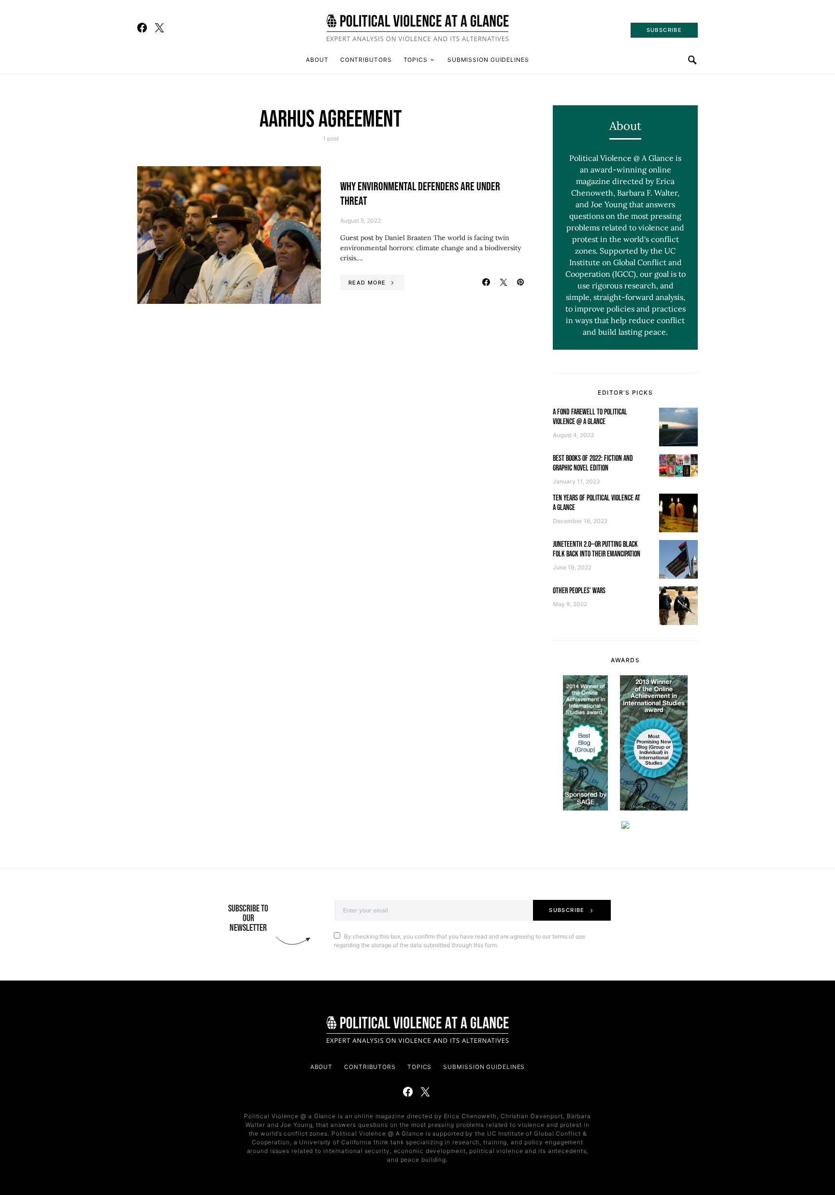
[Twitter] (159, 27)
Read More (367, 282)
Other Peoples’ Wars (579, 591)
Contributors (366, 59)
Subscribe (566, 910)
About (317, 59)
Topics (415, 59)
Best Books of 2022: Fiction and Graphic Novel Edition (593, 463)
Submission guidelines (488, 59)
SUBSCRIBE (664, 30)
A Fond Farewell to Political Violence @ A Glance (590, 417)
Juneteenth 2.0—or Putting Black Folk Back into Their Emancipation (596, 549)
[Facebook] (142, 27)
